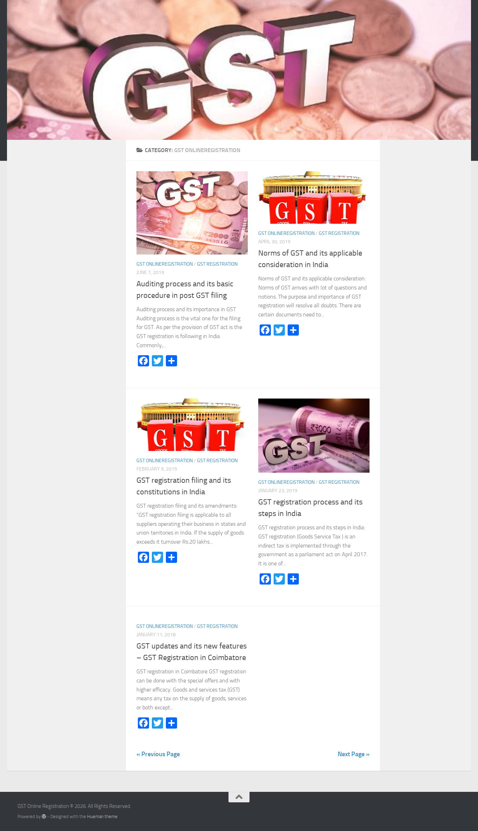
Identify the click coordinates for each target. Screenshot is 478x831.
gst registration (217, 264)
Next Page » (354, 754)
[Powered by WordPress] (44, 816)
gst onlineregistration (164, 264)
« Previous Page (158, 754)
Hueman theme (102, 816)
